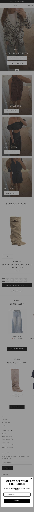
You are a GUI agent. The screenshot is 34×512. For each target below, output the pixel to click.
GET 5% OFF (17, 500)
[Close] (31, 479)
